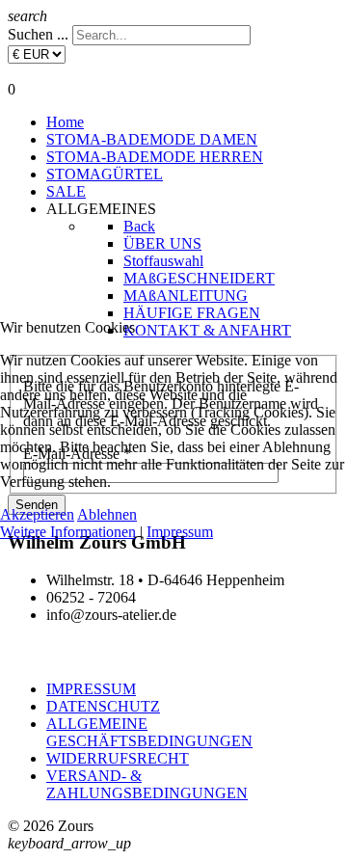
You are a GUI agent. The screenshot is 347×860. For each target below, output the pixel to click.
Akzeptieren (37, 514)
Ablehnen (107, 514)
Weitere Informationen (68, 532)
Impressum (180, 532)
